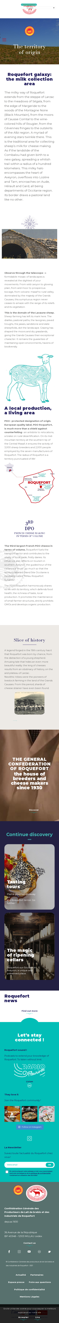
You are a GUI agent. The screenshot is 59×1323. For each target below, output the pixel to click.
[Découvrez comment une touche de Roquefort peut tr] (12, 1114)
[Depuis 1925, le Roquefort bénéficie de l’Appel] (47, 1114)
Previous (8, 242)
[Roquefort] (29, 9)
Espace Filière (29, 5)
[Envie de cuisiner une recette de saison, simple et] (29, 1114)
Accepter (23, 1317)
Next (50, 242)
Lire (37, 1317)
